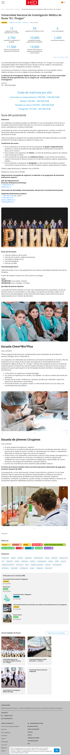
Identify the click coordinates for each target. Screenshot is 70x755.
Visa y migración (8, 548)
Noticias (19, 548)
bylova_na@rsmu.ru (8, 200)
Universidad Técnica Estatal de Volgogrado (15, 579)
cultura (39, 548)
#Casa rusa (48, 568)
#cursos (63, 561)
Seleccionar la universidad (56, 633)
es (64, 2)
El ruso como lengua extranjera (54, 544)
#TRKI (57, 561)
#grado (13, 558)
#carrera (48, 565)
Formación (17, 544)
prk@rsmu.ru (6, 187)
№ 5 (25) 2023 (34, 22)
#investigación (57, 565)
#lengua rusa (63, 558)
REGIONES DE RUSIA (33, 726)
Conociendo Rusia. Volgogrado (22, 594)
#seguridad (5, 558)
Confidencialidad (33, 740)
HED (29, 743)
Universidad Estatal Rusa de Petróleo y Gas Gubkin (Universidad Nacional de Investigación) (40, 604)
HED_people (37, 544)
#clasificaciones (38, 558)
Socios (30, 735)
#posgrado (28, 558)
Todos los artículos (7, 723)
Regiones (29, 548)
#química (54, 558)
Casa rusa (48, 548)
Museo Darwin (17, 615)
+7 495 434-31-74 (7, 185)
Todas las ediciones (33, 729)
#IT (3, 561)
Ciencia (27, 544)
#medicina (26, 22)
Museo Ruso (6, 587)
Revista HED (9, 9)
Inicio (2, 9)
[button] (2, 433)
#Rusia (17, 561)
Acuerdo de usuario (33, 738)
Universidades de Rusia (36, 723)
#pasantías (14, 568)
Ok (57, 750)
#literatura (25, 561)
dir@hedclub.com (8, 718)
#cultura (32, 561)
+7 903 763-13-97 (7, 198)
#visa (27, 565)
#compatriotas (42, 561)
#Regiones (40, 568)
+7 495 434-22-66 (7, 196)
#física (47, 558)
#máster (20, 558)
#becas (51, 561)
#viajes (32, 568)
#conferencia (24, 568)
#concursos (19, 565)
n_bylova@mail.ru (7, 202)
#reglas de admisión (15, 22)
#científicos (5, 568)
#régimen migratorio (37, 565)
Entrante (17, 9)
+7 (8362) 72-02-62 (8, 715)
